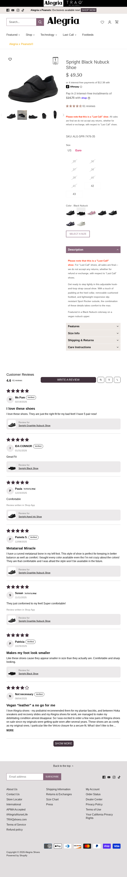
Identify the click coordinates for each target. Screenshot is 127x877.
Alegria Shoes (32, 852)
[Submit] (40, 22)
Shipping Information (58, 789)
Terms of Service (16, 824)
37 (74, 169)
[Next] (63, 115)
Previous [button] (33, 10)
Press (49, 804)
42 (92, 186)
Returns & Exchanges (59, 794)
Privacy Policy (94, 804)
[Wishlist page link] (102, 22)
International (13, 804)
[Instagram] (18, 10)
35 (74, 161)
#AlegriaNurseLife (17, 814)
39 (74, 177)
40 (92, 177)
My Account (92, 789)
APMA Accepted (15, 809)
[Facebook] (7, 10)
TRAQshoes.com (16, 819)
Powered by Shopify (16, 855)
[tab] (93, 249)
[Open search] (100, 380)
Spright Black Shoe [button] (28, 468)
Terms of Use (93, 809)
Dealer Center (94, 799)
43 (74, 194)
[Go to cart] (117, 22)
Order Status (93, 794)
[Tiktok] (22, 10)
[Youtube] (12, 10)
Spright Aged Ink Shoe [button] (30, 516)
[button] (74, 106)
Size (68, 145)
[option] (63, 10)
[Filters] (109, 380)
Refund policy (14, 829)
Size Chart (52, 799)
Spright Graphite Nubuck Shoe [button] (34, 425)
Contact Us (13, 794)
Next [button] (93, 10)
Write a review (68, 379)
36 (92, 161)
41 (74, 186)
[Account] (109, 22)
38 (92, 169)
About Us (11, 789)
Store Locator (14, 799)
